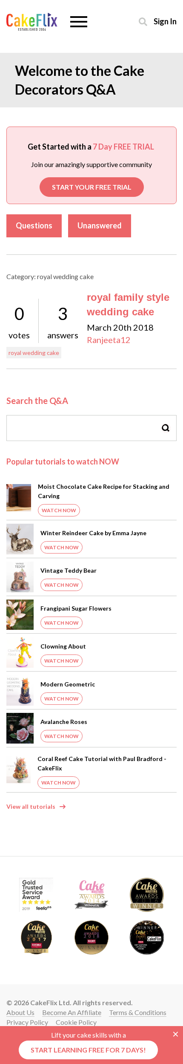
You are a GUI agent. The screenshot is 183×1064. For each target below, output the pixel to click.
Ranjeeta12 (109, 339)
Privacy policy (27, 1022)
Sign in (165, 21)
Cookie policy (76, 1022)
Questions (34, 225)
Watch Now (59, 510)
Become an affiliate (71, 1012)
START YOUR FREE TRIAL (92, 187)
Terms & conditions (137, 1012)
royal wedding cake (34, 352)
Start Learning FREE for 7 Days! (88, 1050)
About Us (20, 1012)
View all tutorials (30, 806)
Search (166, 428)
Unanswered (99, 225)
